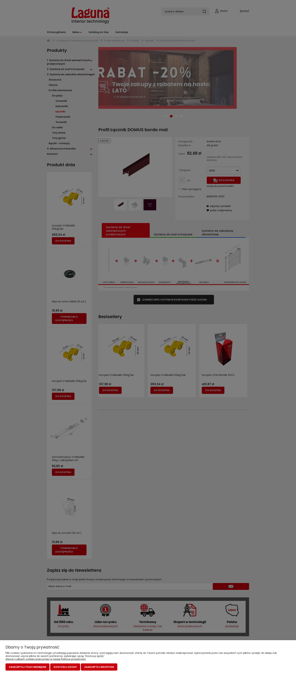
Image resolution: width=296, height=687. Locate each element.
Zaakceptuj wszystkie (99, 667)
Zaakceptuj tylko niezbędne (27, 667)
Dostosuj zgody (65, 667)
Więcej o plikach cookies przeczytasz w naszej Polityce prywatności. (45, 659)
